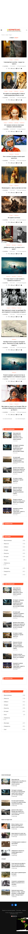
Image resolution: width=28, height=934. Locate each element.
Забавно (14, 701)
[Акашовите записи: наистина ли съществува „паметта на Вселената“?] (7, 665)
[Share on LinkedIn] (13, 68)
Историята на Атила (14, 217)
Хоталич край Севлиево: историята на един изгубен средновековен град (18, 614)
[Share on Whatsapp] (14, 68)
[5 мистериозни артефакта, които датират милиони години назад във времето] (5, 865)
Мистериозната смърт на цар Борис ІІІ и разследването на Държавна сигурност (14, 311)
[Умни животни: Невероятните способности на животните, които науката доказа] (7, 590)
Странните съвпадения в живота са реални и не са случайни (17, 883)
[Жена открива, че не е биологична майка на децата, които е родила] (5, 826)
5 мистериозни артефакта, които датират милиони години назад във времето (18, 865)
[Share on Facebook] (8, 68)
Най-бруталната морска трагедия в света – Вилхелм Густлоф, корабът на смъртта (14, 343)
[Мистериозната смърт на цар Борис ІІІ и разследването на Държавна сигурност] (14, 297)
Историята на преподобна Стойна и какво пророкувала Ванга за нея (14, 94)
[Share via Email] (21, 68)
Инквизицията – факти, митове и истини (14, 188)
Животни (14, 698)
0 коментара (14, 785)
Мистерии (14, 723)
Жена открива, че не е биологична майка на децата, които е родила (17, 825)
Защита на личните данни (8, 910)
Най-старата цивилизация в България (18, 873)
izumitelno (6, 66)
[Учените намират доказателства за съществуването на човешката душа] (14, 361)
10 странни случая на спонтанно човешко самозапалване (14, 126)
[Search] (26, 30)
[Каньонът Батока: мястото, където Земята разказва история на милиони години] (7, 644)
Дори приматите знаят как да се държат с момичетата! (18, 834)
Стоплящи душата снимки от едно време (18, 842)
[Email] (16, 905)
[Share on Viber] (19, 68)
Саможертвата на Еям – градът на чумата (14, 63)
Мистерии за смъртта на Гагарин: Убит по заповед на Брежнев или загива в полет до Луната (14, 408)
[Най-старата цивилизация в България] (5, 874)
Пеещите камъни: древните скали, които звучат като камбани (19, 656)
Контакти (18, 910)
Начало (3, 34)
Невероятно (14, 726)
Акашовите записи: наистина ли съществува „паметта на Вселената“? (19, 665)
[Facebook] (12, 905)
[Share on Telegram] (16, 68)
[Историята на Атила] (14, 204)
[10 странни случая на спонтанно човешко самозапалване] (14, 111)
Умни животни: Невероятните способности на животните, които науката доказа (18, 591)
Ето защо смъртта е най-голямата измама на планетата (14, 279)
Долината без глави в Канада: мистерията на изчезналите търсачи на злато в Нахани (19, 625)
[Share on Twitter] (9, 68)
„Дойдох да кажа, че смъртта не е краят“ (14, 248)
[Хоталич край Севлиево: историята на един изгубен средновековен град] (7, 614)
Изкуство (14, 708)
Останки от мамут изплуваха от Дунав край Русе (18, 634)
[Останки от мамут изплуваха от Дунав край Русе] (7, 635)
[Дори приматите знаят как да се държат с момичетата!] (5, 835)
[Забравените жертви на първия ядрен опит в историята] (5, 853)
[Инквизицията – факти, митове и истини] (14, 174)
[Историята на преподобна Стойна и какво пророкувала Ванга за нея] (14, 80)
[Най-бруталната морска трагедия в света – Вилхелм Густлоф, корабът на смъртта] (14, 328)
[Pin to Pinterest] (11, 68)
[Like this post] (6, 68)
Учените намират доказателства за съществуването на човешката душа (14, 375)
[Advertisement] (14, 14)
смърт (7, 34)
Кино (14, 714)
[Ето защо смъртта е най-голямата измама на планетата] (14, 265)
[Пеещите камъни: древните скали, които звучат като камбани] (7, 656)
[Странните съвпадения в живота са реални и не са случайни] (5, 883)
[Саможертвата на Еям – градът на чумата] (14, 49)
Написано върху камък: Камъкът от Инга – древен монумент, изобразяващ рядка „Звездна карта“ (18, 893)
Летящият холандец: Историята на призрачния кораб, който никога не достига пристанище (18, 603)
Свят (14, 729)
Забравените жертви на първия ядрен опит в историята (17, 852)
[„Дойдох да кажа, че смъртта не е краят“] (14, 234)
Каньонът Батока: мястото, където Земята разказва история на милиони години (18, 645)
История (14, 711)
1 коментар (13, 875)
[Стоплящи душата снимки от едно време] (5, 844)
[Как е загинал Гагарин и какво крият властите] (14, 143)
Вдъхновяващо (14, 695)
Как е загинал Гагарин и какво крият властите (14, 157)
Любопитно (7, 718)
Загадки (14, 705)
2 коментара (14, 868)
